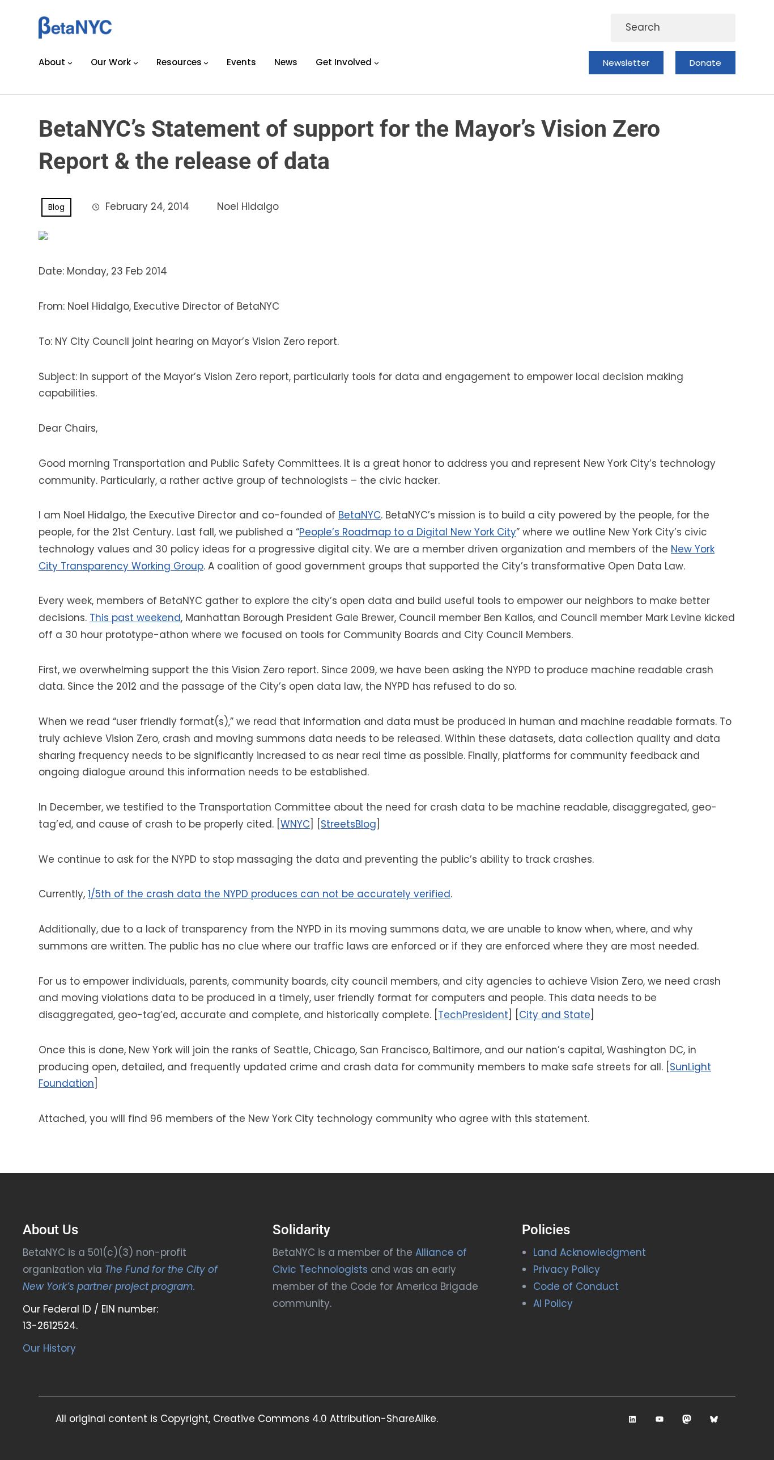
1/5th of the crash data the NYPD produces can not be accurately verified (269, 894)
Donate (705, 63)
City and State (554, 1015)
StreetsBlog (348, 824)
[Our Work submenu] (135, 62)
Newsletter (626, 63)
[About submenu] (70, 62)
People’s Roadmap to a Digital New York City (407, 532)
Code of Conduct (576, 1286)
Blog (56, 207)
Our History (49, 1348)
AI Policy (553, 1303)
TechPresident (473, 1015)
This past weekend (135, 617)
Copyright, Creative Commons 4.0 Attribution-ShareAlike (298, 1418)
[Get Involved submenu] (376, 62)
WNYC (295, 824)
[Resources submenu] (206, 62)
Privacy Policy (566, 1269)
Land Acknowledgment (589, 1252)
